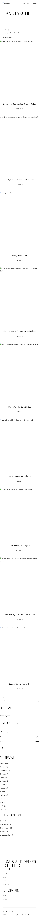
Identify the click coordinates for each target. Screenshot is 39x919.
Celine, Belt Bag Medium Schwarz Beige (19, 104)
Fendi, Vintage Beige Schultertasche (19, 180)
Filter (6, 29)
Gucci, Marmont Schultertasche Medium (19, 331)
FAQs (4, 877)
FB (6, 911)
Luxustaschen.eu (12, 915)
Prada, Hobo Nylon (19, 255)
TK (9, 911)
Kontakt (5, 874)
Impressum (6, 888)
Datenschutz (7, 884)
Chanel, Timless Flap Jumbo (19, 684)
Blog (4, 895)
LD (12, 911)
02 (3, 697)
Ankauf (5, 899)
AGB (4, 881)
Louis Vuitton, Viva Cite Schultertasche (19, 614)
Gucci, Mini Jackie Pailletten (19, 407)
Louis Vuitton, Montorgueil (19, 545)
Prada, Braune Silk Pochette (19, 476)
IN (3, 911)
